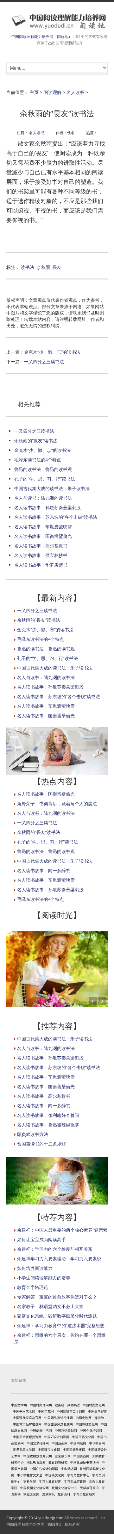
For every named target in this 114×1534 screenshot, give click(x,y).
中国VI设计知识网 (56, 1437)
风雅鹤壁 (73, 1405)
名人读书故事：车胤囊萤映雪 (43, 527)
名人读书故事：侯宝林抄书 (40, 555)
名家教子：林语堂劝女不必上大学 (50, 1306)
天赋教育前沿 (89, 1488)
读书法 (27, 267)
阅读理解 (52, 92)
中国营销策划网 (66, 1430)
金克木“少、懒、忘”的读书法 (52, 352)
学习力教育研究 (84, 1494)
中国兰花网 (46, 1411)
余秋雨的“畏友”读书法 (35, 441)
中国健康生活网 (41, 1430)
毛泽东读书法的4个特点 (37, 460)
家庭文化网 (31, 1494)
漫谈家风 (48, 1494)
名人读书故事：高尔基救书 (40, 546)
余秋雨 (43, 267)
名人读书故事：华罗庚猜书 (40, 565)
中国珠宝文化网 (49, 1449)
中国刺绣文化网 (87, 1424)
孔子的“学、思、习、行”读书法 (44, 479)
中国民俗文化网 (83, 1437)
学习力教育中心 (78, 1475)
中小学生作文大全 (29, 1475)
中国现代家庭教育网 (27, 1417)
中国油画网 (59, 1443)
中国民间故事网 (74, 1449)
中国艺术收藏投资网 (27, 1437)
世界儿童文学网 (24, 1449)
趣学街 (99, 1417)
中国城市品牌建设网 (27, 1424)
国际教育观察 (36, 1462)
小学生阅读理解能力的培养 (43, 1278)
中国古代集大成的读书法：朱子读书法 (52, 488)
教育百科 (64, 1494)
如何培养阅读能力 (35, 1268)
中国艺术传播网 (38, 1443)
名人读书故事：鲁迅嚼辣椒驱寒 (48, 1125)
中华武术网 (69, 1468)
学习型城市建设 (75, 1481)
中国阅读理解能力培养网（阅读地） (41, 36)
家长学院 (29, 1481)
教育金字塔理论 (32, 1287)
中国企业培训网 (91, 1430)
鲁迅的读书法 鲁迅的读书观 (43, 469)
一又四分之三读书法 (44, 361)
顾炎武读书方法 (32, 1134)
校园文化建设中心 (64, 1488)
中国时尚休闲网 (41, 1405)
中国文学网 (19, 1405)
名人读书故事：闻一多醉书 (43, 870)
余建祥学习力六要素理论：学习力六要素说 (59, 1258)
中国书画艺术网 (24, 1411)
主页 (34, 92)
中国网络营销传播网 (58, 1417)
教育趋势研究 (57, 1462)
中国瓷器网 (81, 1456)
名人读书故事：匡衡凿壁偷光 (43, 536)
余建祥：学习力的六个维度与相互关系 (54, 1249)
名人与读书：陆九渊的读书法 (43, 498)
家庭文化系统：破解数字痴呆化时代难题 (57, 1316)
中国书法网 (78, 1443)
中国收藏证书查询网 (84, 1462)
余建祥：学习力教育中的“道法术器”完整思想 (60, 1325)
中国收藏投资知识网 (37, 1456)
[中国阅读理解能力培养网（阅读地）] (57, 21)
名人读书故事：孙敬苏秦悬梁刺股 (47, 507)
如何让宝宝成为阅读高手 (41, 1239)
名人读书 (75, 92)
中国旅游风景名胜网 (58, 1424)
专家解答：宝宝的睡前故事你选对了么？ (57, 1297)
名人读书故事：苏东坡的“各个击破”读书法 (55, 517)
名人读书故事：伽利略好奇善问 (48, 1115)
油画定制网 (84, 1417)
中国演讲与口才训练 (71, 1411)
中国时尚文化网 (94, 1405)
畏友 (57, 267)
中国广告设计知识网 (44, 1468)
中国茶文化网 (54, 1475)
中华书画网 (97, 1443)
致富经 (59, 1405)
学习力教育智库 (50, 1481)
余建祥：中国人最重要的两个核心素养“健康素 (62, 1230)
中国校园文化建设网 (34, 1488)
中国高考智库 (97, 1411)
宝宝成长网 (63, 1456)
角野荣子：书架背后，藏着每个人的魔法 (57, 803)
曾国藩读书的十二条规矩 (41, 1144)
